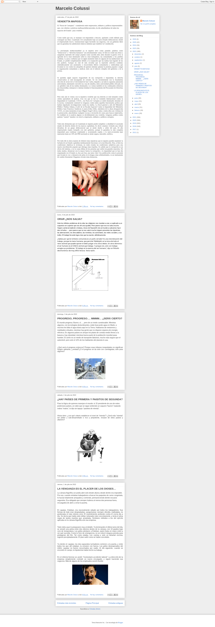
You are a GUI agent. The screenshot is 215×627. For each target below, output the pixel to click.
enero (136, 113)
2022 (135, 51)
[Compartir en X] (113, 206)
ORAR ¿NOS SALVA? (69, 219)
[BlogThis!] (111, 206)
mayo (136, 101)
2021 (135, 117)
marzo (136, 107)
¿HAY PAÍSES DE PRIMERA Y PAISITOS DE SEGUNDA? (90, 399)
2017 (135, 129)
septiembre (138, 60)
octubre (137, 57)
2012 (135, 132)
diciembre (138, 54)
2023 (135, 48)
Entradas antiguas (116, 603)
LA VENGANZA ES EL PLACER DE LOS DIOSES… (86, 488)
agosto (137, 63)
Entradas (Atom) (95, 609)
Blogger (120, 622)
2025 (135, 42)
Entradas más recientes (66, 603)
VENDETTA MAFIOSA (69, 21)
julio (136, 66)
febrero (137, 110)
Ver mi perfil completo (148, 24)
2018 (135, 126)
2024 (135, 45)
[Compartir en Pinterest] (117, 206)
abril (136, 104)
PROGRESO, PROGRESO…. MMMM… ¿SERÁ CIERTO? (89, 318)
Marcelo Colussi (73, 8)
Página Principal (92, 603)
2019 (135, 123)
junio (136, 98)
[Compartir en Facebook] (115, 206)
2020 (135, 120)
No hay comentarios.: (97, 206)
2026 (135, 39)
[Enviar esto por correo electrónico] (108, 206)
